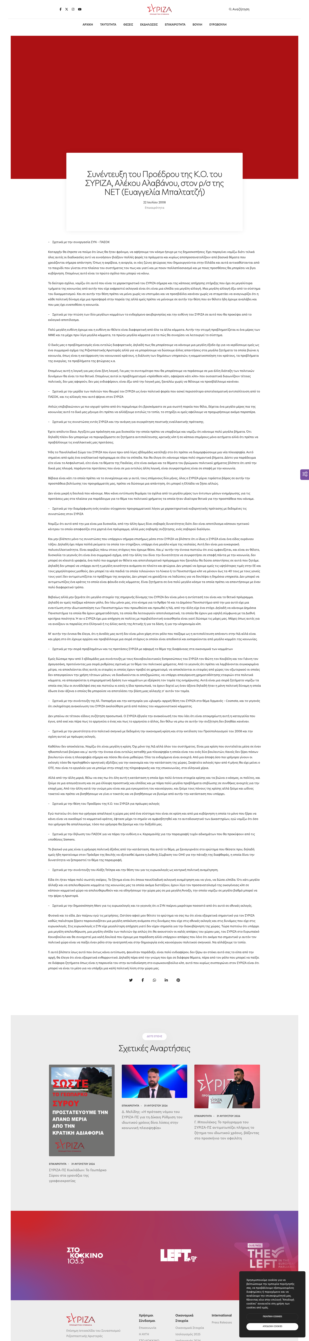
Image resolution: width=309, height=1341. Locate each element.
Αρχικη (88, 25)
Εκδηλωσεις (149, 25)
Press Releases (222, 1322)
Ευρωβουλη (218, 25)
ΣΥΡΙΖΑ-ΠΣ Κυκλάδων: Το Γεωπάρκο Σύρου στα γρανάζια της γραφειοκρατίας (78, 1176)
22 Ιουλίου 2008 (154, 202)
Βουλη (197, 25)
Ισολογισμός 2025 (187, 1334)
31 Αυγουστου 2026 (83, 1164)
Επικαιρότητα (154, 208)
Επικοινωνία (147, 1328)
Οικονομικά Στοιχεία (189, 1328)
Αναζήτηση (240, 9)
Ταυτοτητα (108, 25)
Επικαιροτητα (175, 25)
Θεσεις (128, 25)
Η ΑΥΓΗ (144, 1334)
